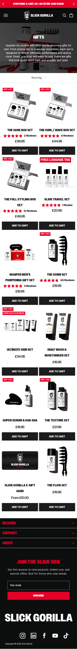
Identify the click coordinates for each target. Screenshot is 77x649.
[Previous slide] (3, 4)
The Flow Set (57, 485)
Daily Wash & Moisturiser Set (57, 352)
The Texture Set (57, 420)
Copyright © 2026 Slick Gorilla (18, 644)
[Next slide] (73, 4)
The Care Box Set (20, 130)
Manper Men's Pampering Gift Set (20, 277)
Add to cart (20, 150)
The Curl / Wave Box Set (57, 130)
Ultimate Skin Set (20, 349)
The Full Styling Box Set (20, 202)
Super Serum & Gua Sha (20, 420)
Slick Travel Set (57, 199)
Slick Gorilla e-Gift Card (20, 488)
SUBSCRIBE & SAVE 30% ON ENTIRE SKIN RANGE (38, 4)
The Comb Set (57, 274)
